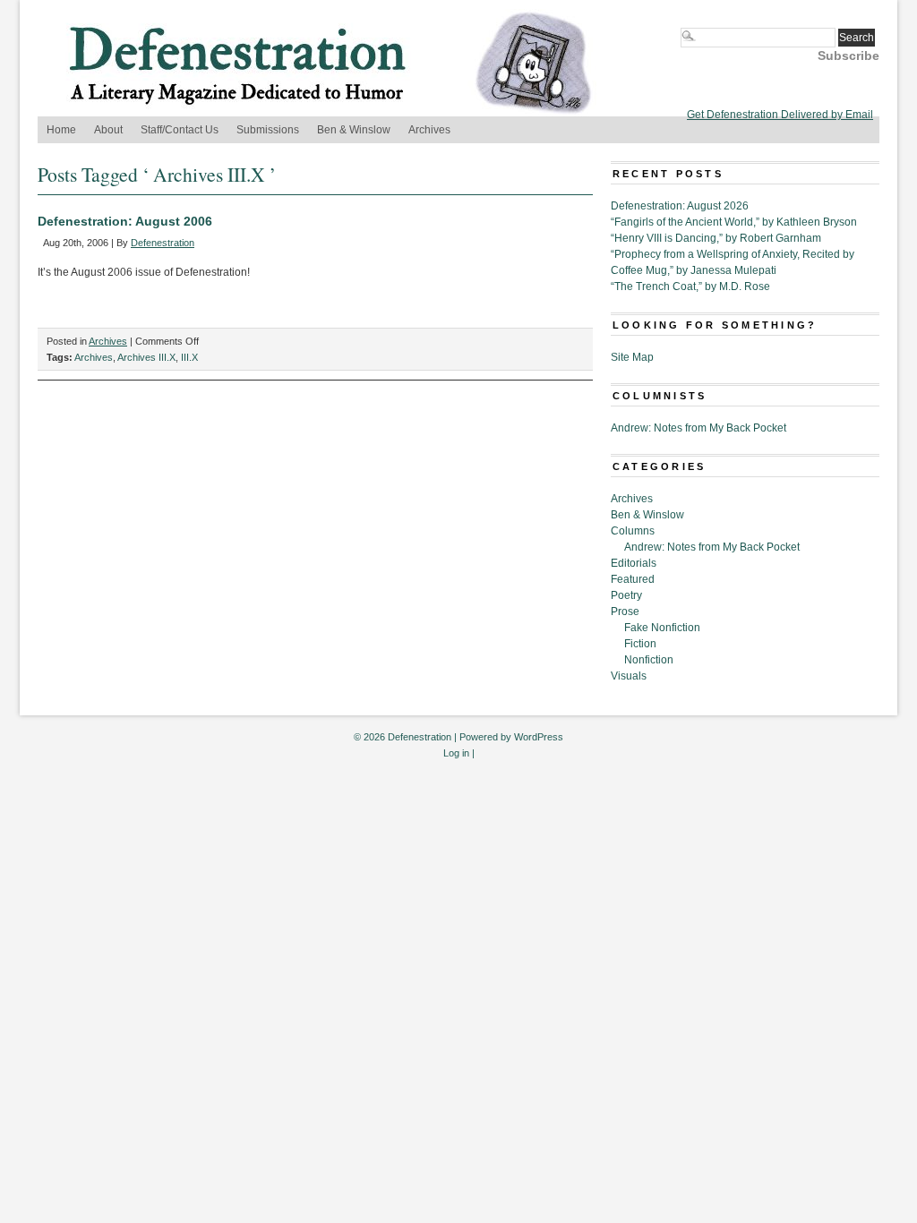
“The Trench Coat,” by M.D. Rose (690, 286)
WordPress (538, 736)
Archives (429, 130)
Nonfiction (648, 660)
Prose (625, 611)
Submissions (267, 130)
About (108, 130)
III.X (189, 357)
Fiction (640, 643)
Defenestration (162, 242)
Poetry (626, 595)
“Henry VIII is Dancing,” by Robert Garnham (716, 238)
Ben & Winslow (353, 130)
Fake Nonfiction (662, 627)
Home (61, 130)
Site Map (632, 357)
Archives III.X (146, 357)
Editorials (633, 563)
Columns (633, 531)
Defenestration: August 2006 (125, 221)
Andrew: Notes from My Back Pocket (698, 428)
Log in (456, 753)
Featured (633, 579)
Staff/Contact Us (180, 130)
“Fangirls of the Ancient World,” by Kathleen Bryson (734, 222)
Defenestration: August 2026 (680, 206)
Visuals (629, 676)
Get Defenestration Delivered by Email (780, 114)
